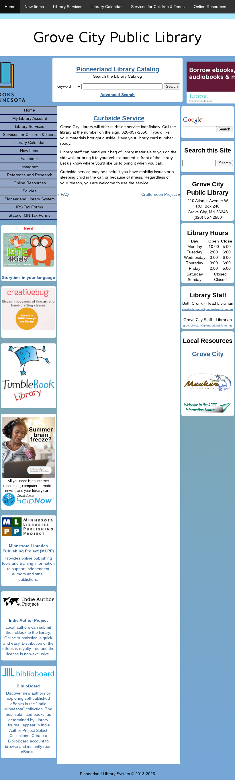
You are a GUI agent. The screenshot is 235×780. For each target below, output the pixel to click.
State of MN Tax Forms (29, 215)
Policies (29, 191)
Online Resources (210, 6)
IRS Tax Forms (29, 207)
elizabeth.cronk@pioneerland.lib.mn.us (207, 309)
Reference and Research (29, 175)
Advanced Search (117, 94)
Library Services (67, 6)
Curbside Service (118, 118)
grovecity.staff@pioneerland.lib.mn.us (207, 325)
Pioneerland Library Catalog (117, 69)
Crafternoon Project (159, 194)
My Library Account (29, 118)
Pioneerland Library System (30, 199)
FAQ (65, 194)
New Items (34, 6)
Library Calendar (106, 6)
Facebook (30, 158)
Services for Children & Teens (158, 6)
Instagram (29, 167)
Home (10, 6)
